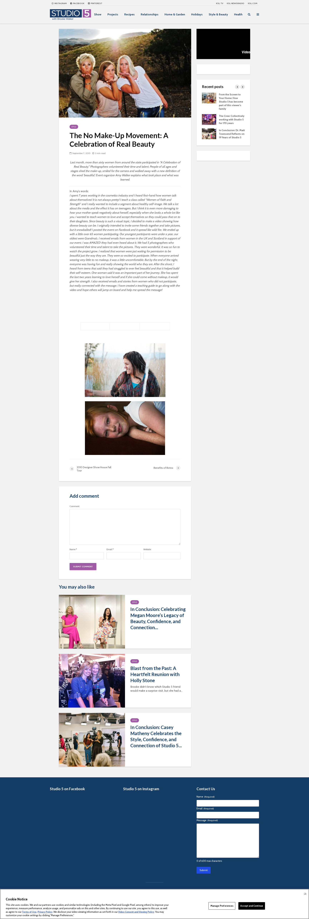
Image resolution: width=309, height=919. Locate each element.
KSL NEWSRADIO (235, 3)
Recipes (129, 14)
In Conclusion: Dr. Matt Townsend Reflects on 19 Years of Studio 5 (232, 134)
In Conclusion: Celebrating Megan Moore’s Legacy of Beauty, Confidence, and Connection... (158, 618)
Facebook (78, 3)
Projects (112, 14)
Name (73, 549)
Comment (74, 506)
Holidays (197, 14)
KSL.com (252, 3)
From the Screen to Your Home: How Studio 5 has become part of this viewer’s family (231, 101)
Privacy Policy (45, 911)
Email (110, 549)
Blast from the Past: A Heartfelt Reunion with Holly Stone (155, 674)
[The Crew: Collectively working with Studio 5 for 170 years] (209, 119)
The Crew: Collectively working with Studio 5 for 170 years (231, 119)
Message (207, 820)
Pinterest (96, 3)
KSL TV (219, 3)
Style (74, 127)
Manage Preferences (221, 905)
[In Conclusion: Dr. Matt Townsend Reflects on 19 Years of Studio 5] (209, 133)
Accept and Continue (251, 905)
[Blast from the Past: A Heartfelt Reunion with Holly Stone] (92, 680)
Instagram (60, 3)
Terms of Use (29, 911)
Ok (305, 893)
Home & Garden (175, 14)
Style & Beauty (218, 14)
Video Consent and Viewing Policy (136, 911)
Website (147, 549)
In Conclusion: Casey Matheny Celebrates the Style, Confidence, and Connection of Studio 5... (156, 736)
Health (238, 14)
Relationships (149, 14)
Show (97, 14)
